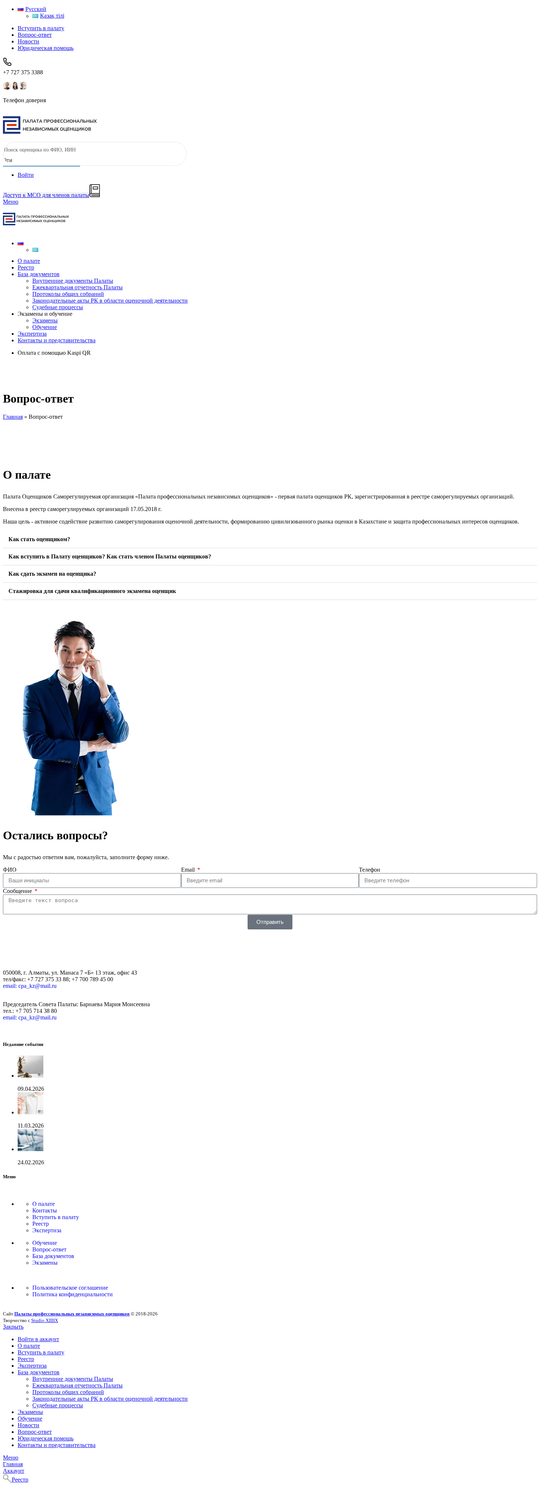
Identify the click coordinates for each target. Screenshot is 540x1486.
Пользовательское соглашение (70, 1288)
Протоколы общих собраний (68, 294)
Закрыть (13, 1327)
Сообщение (18, 891)
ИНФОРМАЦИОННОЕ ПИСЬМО (61, 1082)
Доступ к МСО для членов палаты (46, 195)
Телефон (369, 870)
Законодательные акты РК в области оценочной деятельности (110, 300)
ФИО (10, 870)
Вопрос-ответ (49, 1249)
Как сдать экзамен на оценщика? (52, 574)
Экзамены (45, 320)
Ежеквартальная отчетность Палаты (77, 287)
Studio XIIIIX (44, 1320)
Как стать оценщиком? (39, 539)
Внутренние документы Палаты (72, 281)
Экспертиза (46, 1230)
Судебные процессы (57, 307)
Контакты (44, 1210)
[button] (270, 539)
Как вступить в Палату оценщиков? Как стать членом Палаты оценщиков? (109, 556)
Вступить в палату (55, 1217)
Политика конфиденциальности (72, 1294)
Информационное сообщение (55, 1156)
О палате (43, 1204)
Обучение (44, 327)
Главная (13, 417)
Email (188, 870)
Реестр (40, 1224)
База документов (53, 1256)
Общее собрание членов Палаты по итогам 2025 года (84, 1119)
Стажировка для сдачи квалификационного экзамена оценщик (92, 591)
